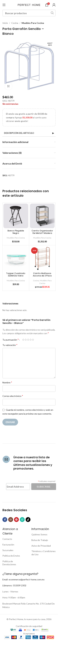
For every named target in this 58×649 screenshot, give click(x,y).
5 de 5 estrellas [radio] (33, 339)
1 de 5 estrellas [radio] (23, 339)
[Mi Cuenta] (54, 5)
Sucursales (7, 550)
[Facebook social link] (4, 519)
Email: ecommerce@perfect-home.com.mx (23, 579)
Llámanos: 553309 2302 (14, 585)
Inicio (5, 23)
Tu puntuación (10, 339)
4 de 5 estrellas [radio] (30, 339)
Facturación (8, 544)
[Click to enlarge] (8, 86)
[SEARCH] (52, 13)
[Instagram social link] (10, 519)
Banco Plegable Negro (16, 231)
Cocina (14, 23)
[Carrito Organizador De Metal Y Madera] (42, 216)
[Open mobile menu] (4, 5)
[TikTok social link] (28, 519)
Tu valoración (9, 344)
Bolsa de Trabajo (39, 540)
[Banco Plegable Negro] (15, 216)
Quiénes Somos (39, 534)
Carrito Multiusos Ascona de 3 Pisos (42, 274)
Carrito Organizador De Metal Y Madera (42, 231)
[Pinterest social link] (16, 519)
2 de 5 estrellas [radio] (25, 339)
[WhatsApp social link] (22, 519)
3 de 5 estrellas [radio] (28, 339)
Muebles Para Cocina (33, 23)
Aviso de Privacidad (41, 545)
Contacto (7, 539)
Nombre (7, 382)
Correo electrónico (12, 395)
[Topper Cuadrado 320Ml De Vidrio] (15, 258)
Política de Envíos (11, 555)
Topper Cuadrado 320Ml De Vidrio (15, 274)
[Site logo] (29, 4)
